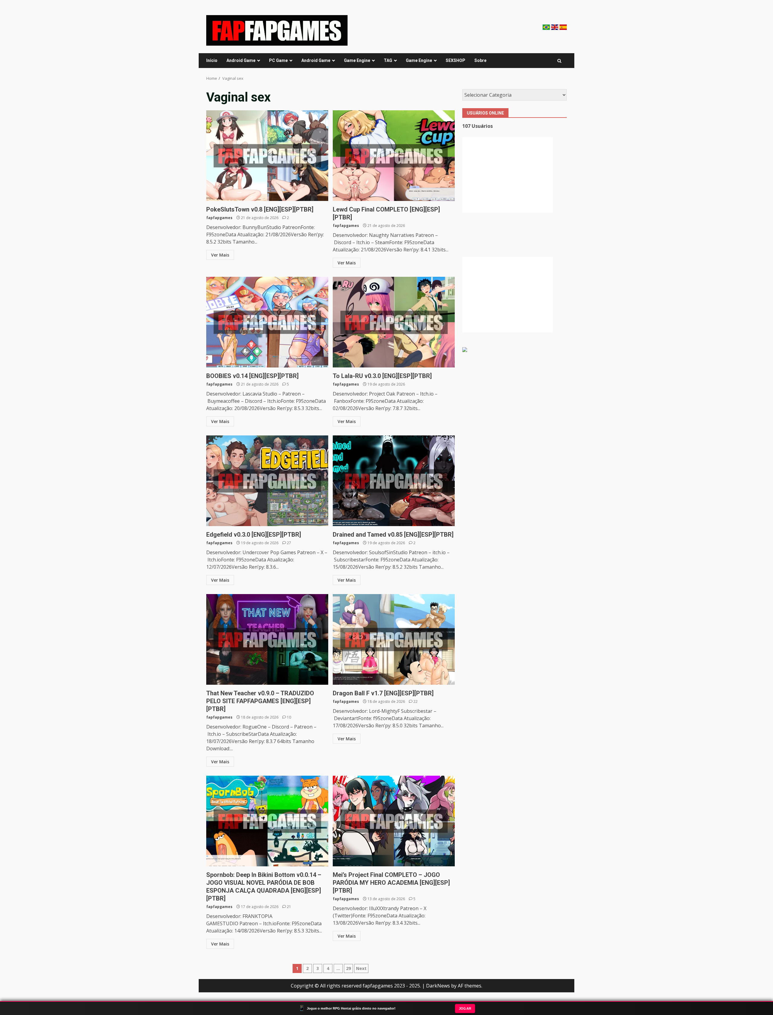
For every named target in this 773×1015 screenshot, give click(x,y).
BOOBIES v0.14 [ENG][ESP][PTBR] (267, 322)
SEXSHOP (455, 60)
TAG (388, 60)
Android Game (240, 60)
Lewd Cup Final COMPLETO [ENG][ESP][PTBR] (394, 155)
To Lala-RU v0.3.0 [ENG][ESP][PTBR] (394, 322)
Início (211, 60)
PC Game (278, 60)
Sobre (480, 60)
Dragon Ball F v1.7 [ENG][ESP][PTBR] (394, 639)
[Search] (559, 60)
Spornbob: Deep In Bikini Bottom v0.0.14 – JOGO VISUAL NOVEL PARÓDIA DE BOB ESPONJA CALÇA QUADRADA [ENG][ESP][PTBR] (267, 821)
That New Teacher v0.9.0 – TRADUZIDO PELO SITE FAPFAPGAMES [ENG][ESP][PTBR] (267, 639)
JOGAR (465, 1008)
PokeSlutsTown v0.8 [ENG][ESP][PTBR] (267, 155)
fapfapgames (219, 217)
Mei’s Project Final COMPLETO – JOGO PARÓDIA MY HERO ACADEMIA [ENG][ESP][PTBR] (394, 821)
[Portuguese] (547, 26)
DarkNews (438, 985)
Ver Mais (220, 255)
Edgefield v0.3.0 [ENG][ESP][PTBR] (267, 480)
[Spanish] (563, 26)
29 (348, 968)
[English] (555, 26)
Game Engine (357, 60)
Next (361, 968)
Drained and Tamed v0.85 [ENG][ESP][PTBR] (394, 480)
